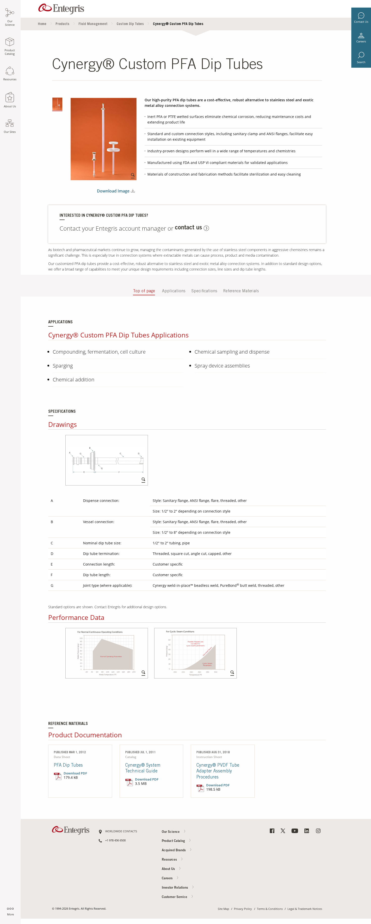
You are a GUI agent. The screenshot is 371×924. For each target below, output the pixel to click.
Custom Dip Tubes (130, 24)
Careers (361, 41)
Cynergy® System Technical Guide (143, 768)
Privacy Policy (243, 909)
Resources (170, 860)
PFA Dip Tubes (68, 765)
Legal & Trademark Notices (304, 909)
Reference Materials (241, 291)
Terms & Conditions (270, 909)
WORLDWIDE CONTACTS (121, 831)
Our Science (171, 832)
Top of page (144, 291)
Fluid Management (93, 24)
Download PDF (75, 773)
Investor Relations (175, 887)
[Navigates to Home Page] (61, 7)
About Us (169, 869)
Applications (173, 291)
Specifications (204, 291)
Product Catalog (174, 841)
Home (42, 24)
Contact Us (361, 21)
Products (62, 24)
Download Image (113, 191)
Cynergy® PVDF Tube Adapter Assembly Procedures (217, 771)
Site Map (223, 909)
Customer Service (175, 897)
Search (361, 62)
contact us (188, 228)
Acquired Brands (174, 850)
